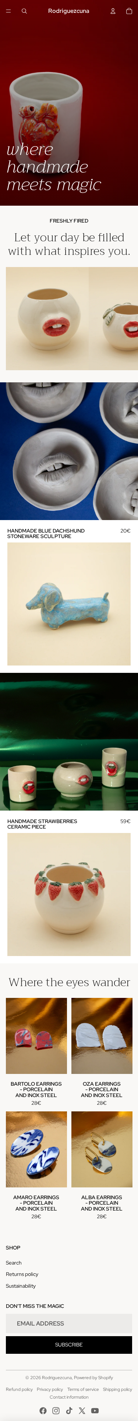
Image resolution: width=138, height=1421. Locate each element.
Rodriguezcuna (57, 1378)
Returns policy (22, 1274)
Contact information (69, 1397)
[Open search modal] (24, 11)
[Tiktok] (69, 1410)
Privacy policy (50, 1389)
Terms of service (83, 1389)
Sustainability (21, 1286)
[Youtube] (95, 1410)
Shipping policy (117, 1389)
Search (14, 1262)
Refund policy (19, 1389)
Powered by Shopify (93, 1378)
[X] (82, 1410)
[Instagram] (56, 1410)
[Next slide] (125, 318)
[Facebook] (43, 1410)
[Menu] (8, 11)
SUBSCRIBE (69, 1344)
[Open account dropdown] (113, 11)
